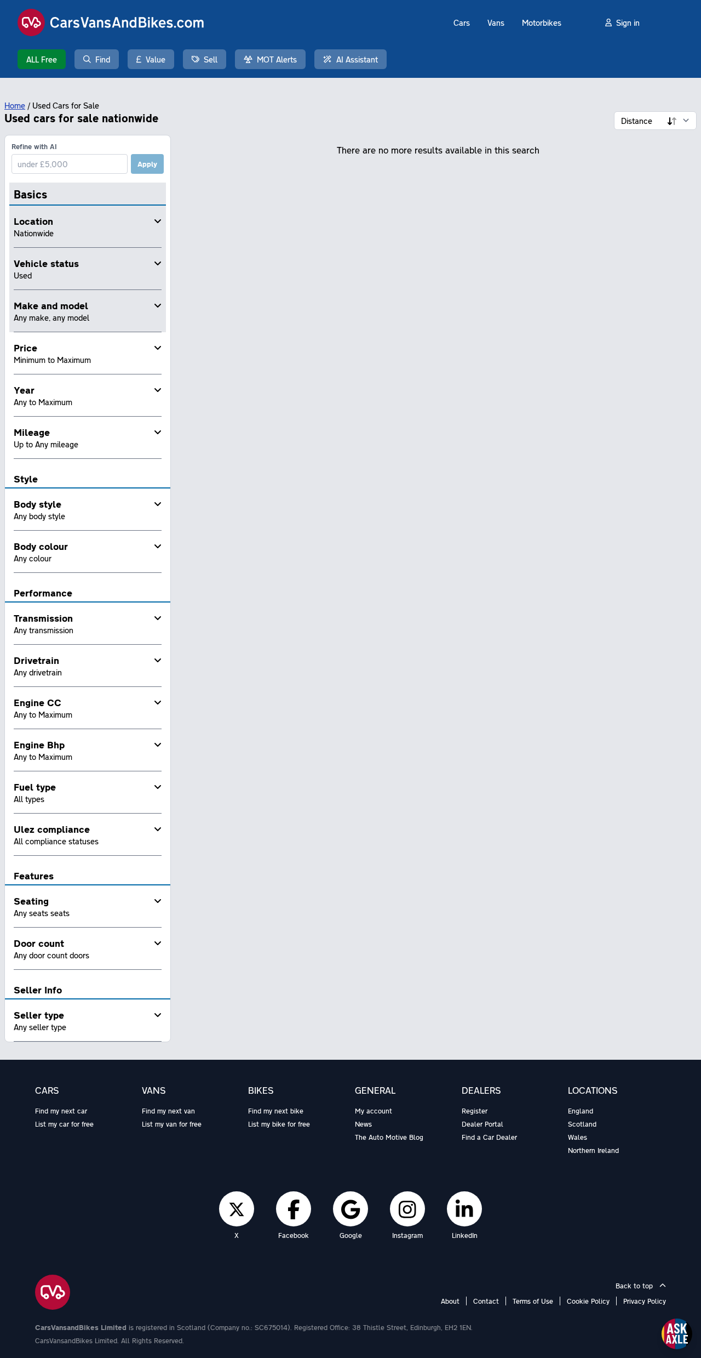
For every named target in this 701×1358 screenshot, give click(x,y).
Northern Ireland (593, 1150)
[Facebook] (294, 1209)
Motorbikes (541, 22)
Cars (461, 22)
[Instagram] (407, 1209)
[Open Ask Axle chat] (677, 1334)
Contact (486, 1301)
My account (373, 1111)
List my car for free (64, 1124)
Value (155, 59)
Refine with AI (34, 146)
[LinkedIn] (464, 1209)
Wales (577, 1137)
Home (14, 105)
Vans (495, 22)
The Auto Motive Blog (389, 1137)
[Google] (350, 1209)
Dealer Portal (482, 1124)
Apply (147, 164)
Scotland (582, 1124)
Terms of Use (533, 1301)
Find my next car (61, 1111)
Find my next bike (275, 1111)
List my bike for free (279, 1124)
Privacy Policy (644, 1301)
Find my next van (168, 1111)
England (580, 1111)
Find (102, 59)
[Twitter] (236, 1209)
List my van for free (172, 1124)
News (363, 1124)
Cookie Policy (588, 1301)
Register (474, 1111)
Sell (210, 59)
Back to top (635, 1286)
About (450, 1301)
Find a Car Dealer (489, 1137)
